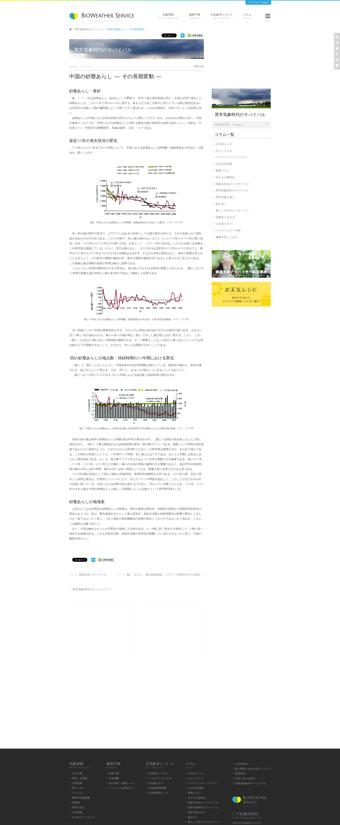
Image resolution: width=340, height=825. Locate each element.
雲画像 (74, 802)
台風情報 (75, 783)
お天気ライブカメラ (82, 817)
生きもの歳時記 (224, 177)
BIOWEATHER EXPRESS (230, 157)
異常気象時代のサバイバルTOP (90, 589)
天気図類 (75, 812)
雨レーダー (77, 788)
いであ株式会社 (245, 814)
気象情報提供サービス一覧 (249, 783)
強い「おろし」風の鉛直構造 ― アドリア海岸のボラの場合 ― (160, 574)
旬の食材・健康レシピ (120, 783)
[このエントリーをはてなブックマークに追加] (183, 36)
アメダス (75, 793)
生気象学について (222, 18)
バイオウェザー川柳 (226, 230)
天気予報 (75, 773)
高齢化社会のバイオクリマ (231, 184)
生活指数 (112, 778)
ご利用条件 (240, 764)
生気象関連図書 (156, 788)
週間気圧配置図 (79, 797)
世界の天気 (77, 807)
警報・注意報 (78, 778)
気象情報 (168, 18)
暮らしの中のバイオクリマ (231, 210)
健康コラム (221, 170)
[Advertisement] (102, 631)
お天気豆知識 (222, 163)
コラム (247, 18)
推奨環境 (238, 773)
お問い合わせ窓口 (244, 778)
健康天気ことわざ (225, 237)
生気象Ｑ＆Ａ (155, 783)
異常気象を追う (224, 197)
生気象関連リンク (157, 793)
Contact (258, 2)
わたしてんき (222, 150)
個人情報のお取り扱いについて (251, 769)
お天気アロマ (222, 223)
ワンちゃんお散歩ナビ (120, 788)
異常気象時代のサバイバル (89, 29)
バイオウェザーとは (158, 778)
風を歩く (220, 203)
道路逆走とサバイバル (87, 574)
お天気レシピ (222, 144)
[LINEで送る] (195, 36)
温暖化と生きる (224, 217)
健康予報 (194, 18)
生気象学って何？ (157, 773)
